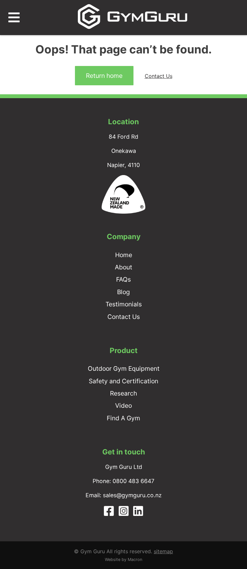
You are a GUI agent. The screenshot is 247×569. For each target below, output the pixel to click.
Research (123, 393)
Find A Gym (123, 418)
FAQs (123, 279)
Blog (123, 292)
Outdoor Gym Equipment (124, 368)
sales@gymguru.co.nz (132, 495)
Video (123, 405)
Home (123, 255)
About (123, 267)
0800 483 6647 (133, 481)
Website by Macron (123, 559)
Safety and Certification (123, 381)
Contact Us (158, 76)
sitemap (163, 551)
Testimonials (123, 304)
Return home (104, 75)
